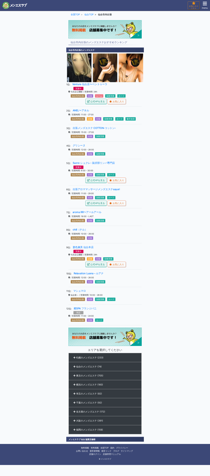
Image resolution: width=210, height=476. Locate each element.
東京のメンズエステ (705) (89, 375)
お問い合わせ (82, 451)
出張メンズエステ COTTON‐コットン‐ (94, 127)
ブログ (116, 451)
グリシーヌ (79, 145)
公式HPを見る (97, 101)
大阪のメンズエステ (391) (89, 420)
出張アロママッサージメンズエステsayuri (96, 189)
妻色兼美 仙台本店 (83, 247)
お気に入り (118, 101)
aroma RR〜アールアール (87, 212)
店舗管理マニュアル (112, 454)
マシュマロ (79, 290)
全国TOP (104, 448)
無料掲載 (85, 448)
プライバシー (122, 448)
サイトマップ (127, 451)
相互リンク (106, 451)
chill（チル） (80, 229)
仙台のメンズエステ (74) (88, 366)
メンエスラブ (106, 459)
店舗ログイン (95, 454)
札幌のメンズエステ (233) (89, 357)
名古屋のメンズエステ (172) (90, 411)
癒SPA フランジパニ (85, 308)
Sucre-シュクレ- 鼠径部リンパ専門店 (94, 162)
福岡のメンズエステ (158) (89, 429)
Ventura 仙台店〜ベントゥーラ (89, 84)
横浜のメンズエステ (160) (89, 384)
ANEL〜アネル (81, 110)
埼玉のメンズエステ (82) (88, 393)
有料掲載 (95, 448)
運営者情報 (95, 451)
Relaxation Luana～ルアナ (89, 273)
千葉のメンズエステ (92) (88, 402)
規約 (112, 448)
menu (205, 7)
